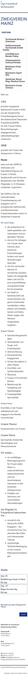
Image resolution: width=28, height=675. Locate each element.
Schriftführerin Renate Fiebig (12, 55)
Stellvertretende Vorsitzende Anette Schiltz (13, 47)
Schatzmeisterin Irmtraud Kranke (13, 61)
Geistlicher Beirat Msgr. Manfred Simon (15, 80)
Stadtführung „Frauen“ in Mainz (13, 579)
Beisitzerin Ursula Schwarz (13, 86)
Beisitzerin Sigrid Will (13, 73)
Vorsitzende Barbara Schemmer (14, 40)
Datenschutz (23, 673)
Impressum (14, 673)
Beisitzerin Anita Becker (13, 67)
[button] (14, 40)
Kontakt (6, 673)
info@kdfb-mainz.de (12, 657)
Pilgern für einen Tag (9, 589)
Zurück (23, 614)
